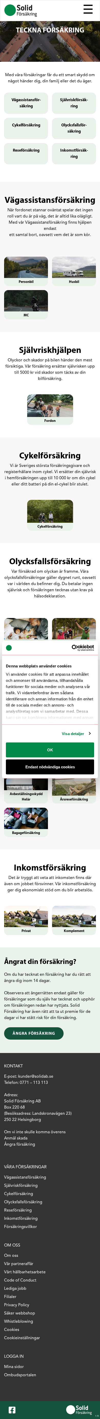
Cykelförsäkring (26, 125)
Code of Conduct (20, 1280)
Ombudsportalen (20, 1375)
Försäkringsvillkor (20, 1227)
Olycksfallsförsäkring (74, 128)
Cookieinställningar (22, 1338)
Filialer (10, 1297)
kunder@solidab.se (35, 1077)
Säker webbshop (19, 1313)
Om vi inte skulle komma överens (35, 1132)
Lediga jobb (15, 1289)
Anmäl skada (15, 1138)
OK (50, 750)
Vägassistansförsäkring (26, 103)
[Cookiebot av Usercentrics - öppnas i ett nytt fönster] (72, 648)
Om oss (11, 1256)
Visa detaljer (73, 733)
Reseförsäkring (26, 151)
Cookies (11, 1330)
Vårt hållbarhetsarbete (25, 1272)
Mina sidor (14, 1367)
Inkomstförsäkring (74, 154)
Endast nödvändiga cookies (50, 766)
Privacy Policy (16, 1305)
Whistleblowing (18, 1322)
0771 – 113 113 (34, 1083)
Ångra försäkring (34, 1034)
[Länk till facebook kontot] (13, 1410)
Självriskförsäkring (74, 103)
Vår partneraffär (18, 1264)
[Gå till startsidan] (20, 10)
